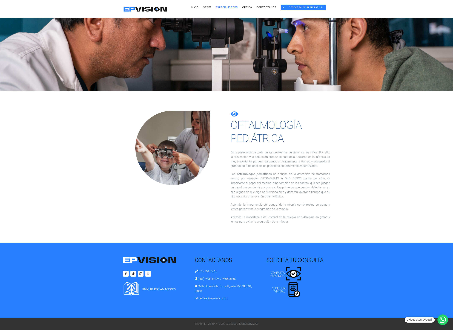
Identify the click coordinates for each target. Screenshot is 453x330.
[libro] (149, 283)
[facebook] (126, 274)
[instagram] (141, 274)
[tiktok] (133, 274)
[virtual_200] (284, 283)
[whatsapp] (148, 274)
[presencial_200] (284, 267)
